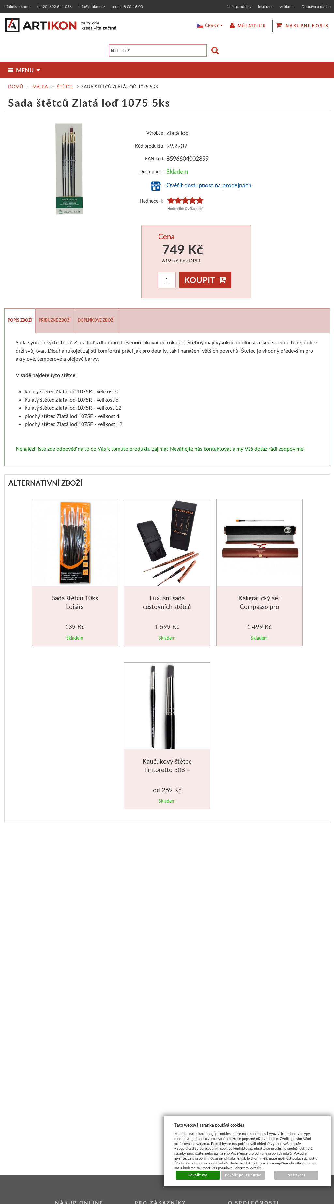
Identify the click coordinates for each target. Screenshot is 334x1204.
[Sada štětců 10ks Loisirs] (75, 544)
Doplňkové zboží (96, 320)
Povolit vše (197, 1175)
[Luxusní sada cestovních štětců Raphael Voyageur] (168, 544)
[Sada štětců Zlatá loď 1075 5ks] (69, 169)
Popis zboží (20, 320)
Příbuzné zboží (55, 320)
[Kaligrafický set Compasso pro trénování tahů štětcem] (260, 543)
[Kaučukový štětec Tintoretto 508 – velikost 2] (167, 707)
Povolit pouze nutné (243, 1175)
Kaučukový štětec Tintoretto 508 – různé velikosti (167, 769)
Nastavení (296, 1175)
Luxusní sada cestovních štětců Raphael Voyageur (167, 606)
